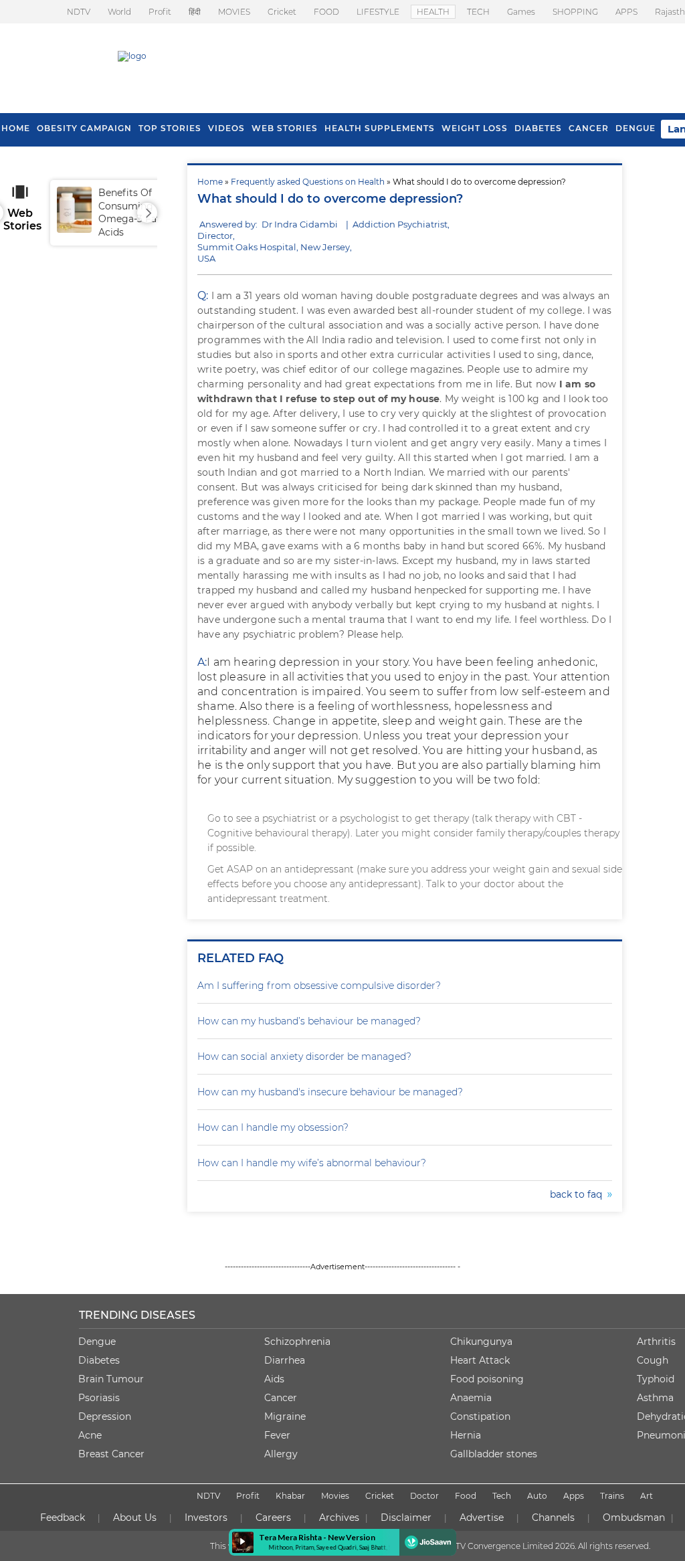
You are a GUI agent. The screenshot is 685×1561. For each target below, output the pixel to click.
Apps (573, 1496)
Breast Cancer (111, 1454)
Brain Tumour (111, 1379)
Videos (226, 128)
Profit (160, 12)
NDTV (78, 12)
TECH (478, 12)
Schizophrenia (297, 1342)
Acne (90, 1435)
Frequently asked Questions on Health (308, 182)
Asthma (655, 1398)
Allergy (281, 1454)
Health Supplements (379, 128)
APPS (626, 12)
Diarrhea (284, 1360)
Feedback (62, 1517)
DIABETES (538, 128)
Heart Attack (480, 1360)
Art (646, 1496)
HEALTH (433, 12)
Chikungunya (481, 1342)
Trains (612, 1496)
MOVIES (234, 12)
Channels (553, 1517)
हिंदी (195, 12)
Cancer (589, 128)
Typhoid (655, 1379)
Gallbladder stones (493, 1454)
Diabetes (99, 1360)
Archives (339, 1517)
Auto (537, 1496)
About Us (135, 1517)
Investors (206, 1517)
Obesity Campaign (84, 128)
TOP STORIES (169, 128)
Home (210, 182)
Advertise (482, 1517)
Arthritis (656, 1342)
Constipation (480, 1416)
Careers (273, 1517)
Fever (277, 1435)
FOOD (326, 12)
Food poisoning (487, 1379)
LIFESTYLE (378, 12)
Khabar (290, 1496)
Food (465, 1496)
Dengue (635, 128)
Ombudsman (634, 1517)
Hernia (465, 1435)
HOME (15, 128)
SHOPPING (575, 12)
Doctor (424, 1496)
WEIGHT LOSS (475, 128)
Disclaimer (406, 1517)
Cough (652, 1360)
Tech (501, 1496)
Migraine (285, 1416)
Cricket (282, 12)
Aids (274, 1379)
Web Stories (285, 128)
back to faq (578, 1194)
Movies (335, 1496)
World (119, 12)
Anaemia (471, 1398)
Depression (104, 1416)
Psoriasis (99, 1398)
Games (521, 12)
